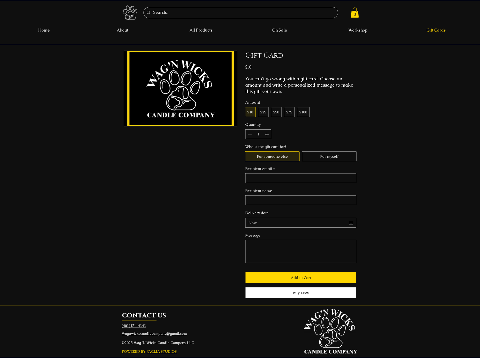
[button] (354, 13)
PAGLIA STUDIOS (161, 351)
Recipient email (260, 168)
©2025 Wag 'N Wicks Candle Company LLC (158, 342)
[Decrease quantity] (249, 134)
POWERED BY (134, 351)
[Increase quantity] (267, 134)
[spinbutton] (258, 134)
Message (252, 235)
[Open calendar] (351, 223)
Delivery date (256, 212)
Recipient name (258, 190)
